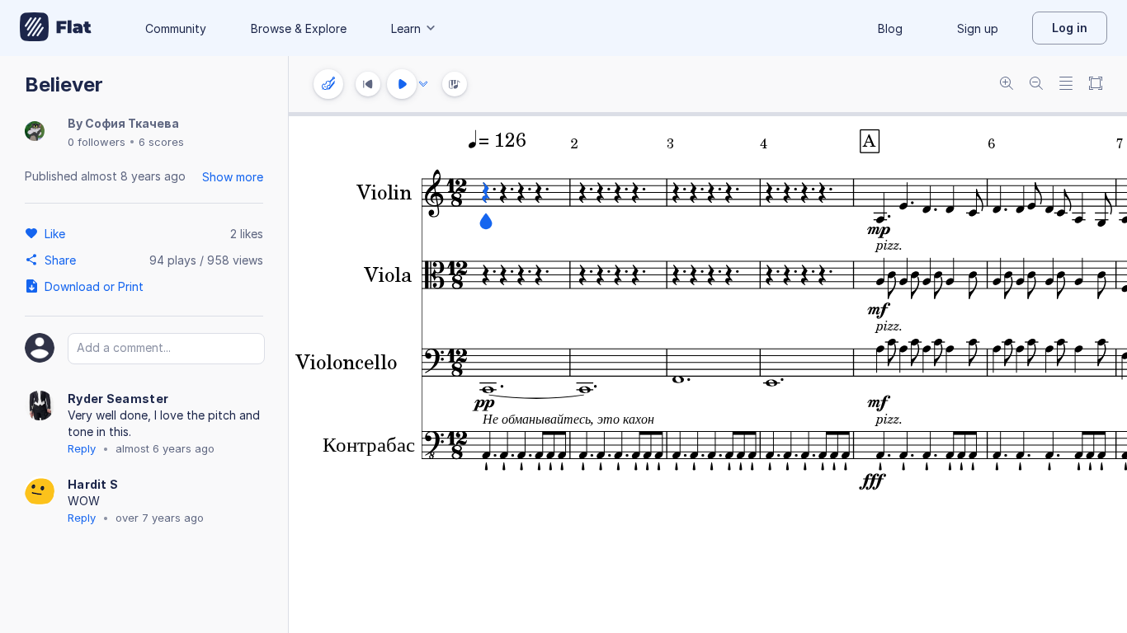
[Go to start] (368, 84)
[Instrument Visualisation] (454, 84)
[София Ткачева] (35, 132)
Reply (82, 448)
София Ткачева (132, 123)
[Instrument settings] (328, 84)
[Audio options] (423, 84)
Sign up (977, 28)
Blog (890, 28)
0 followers (96, 141)
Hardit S (93, 484)
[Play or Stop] (402, 84)
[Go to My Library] (56, 28)
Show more (232, 177)
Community (175, 28)
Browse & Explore (299, 28)
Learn (406, 28)
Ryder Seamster (118, 399)
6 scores (161, 141)
